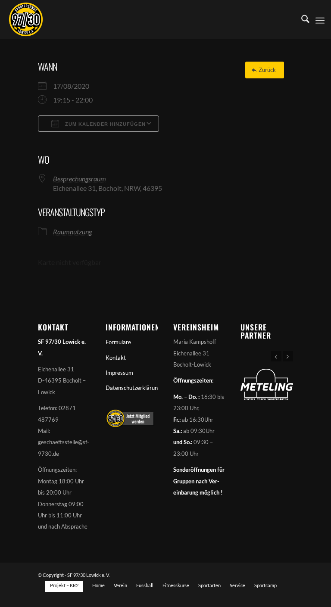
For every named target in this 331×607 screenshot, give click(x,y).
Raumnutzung (72, 231)
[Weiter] (288, 356)
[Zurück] (276, 356)
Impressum (119, 372)
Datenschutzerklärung (132, 387)
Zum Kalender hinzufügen (104, 124)
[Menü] (320, 19)
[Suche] (301, 19)
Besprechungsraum (79, 178)
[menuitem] (301, 19)
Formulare (118, 342)
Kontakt (116, 357)
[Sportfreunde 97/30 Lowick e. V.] (25, 19)
